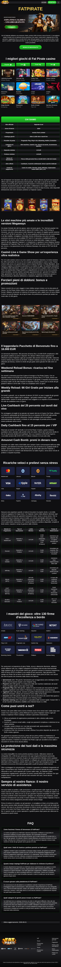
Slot (52, 64)
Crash (36, 64)
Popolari (7, 64)
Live (22, 64)
